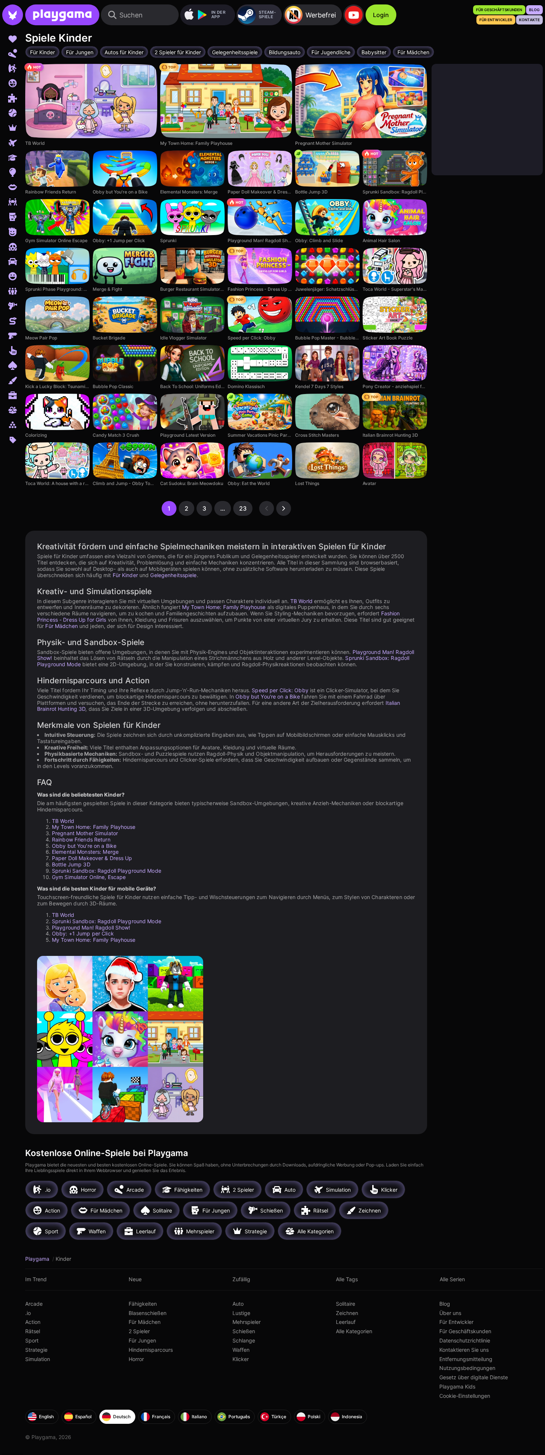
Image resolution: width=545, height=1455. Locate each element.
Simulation (37, 1359)
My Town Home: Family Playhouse (224, 607)
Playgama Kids (457, 1386)
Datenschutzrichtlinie (464, 1340)
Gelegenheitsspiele (173, 575)
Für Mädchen (61, 626)
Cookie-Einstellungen (464, 1396)
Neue (135, 1279)
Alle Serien (452, 1279)
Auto (238, 1304)
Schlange (243, 1340)
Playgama (38, 1259)
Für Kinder (125, 575)
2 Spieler (139, 1331)
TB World (301, 601)
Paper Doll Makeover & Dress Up (92, 858)
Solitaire (345, 1304)
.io (28, 1313)
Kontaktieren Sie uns (464, 1350)
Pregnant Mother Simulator (85, 833)
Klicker (240, 1359)
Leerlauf (346, 1322)
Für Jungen (142, 1340)
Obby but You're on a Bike (267, 696)
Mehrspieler (246, 1322)
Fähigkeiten (143, 1304)
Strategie (36, 1350)
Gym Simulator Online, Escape (89, 877)
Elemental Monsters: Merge (85, 852)
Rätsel (32, 1331)
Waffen (241, 1350)
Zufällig (241, 1279)
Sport (32, 1340)
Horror (136, 1359)
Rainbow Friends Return (81, 839)
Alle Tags (347, 1279)
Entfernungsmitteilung (465, 1359)
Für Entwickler (456, 1322)
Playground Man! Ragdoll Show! (91, 927)
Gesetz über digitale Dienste (473, 1377)
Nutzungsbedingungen (467, 1368)
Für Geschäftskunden (465, 1331)
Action (32, 1322)
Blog (444, 1304)
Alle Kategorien (354, 1331)
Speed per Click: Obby (280, 690)
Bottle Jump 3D (71, 864)
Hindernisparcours (151, 1350)
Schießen (243, 1331)
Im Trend (36, 1279)
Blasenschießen (147, 1313)
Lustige (241, 1313)
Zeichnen (347, 1313)
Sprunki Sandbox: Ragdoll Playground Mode (106, 871)
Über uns (450, 1313)
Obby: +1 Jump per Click (83, 933)
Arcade (34, 1304)
